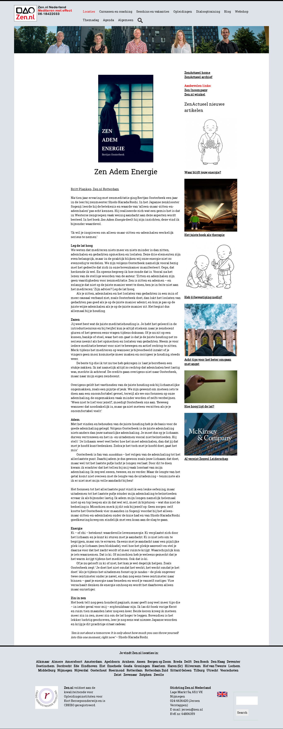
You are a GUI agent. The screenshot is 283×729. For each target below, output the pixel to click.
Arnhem (128, 662)
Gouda (127, 666)
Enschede (114, 666)
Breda (177, 662)
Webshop (241, 11)
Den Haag (218, 662)
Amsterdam (93, 662)
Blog (227, 11)
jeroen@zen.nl (192, 709)
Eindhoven (89, 666)
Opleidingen (182, 11)
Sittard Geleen (181, 670)
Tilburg (199, 670)
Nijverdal (81, 670)
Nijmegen (64, 670)
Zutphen (145, 675)
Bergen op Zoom (159, 662)
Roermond (117, 670)
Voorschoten (229, 670)
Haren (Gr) (175, 666)
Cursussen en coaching (115, 11)
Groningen (142, 666)
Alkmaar (43, 662)
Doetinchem (45, 666)
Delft (188, 662)
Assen (141, 662)
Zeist (117, 675)
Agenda (108, 20)
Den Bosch (201, 662)
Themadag (91, 20)
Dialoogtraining (208, 11)
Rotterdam (135, 670)
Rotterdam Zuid (156, 670)
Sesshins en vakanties (152, 11)
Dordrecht (64, 666)
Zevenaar (130, 675)
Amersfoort (73, 662)
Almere (57, 662)
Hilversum (193, 666)
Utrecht (212, 670)
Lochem (234, 666)
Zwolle (159, 675)
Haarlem (159, 666)
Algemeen (125, 20)
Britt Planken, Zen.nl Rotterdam (95, 189)
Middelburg (46, 670)
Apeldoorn (112, 662)
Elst (102, 666)
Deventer (233, 662)
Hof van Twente (214, 666)
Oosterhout (99, 670)
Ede (76, 666)
